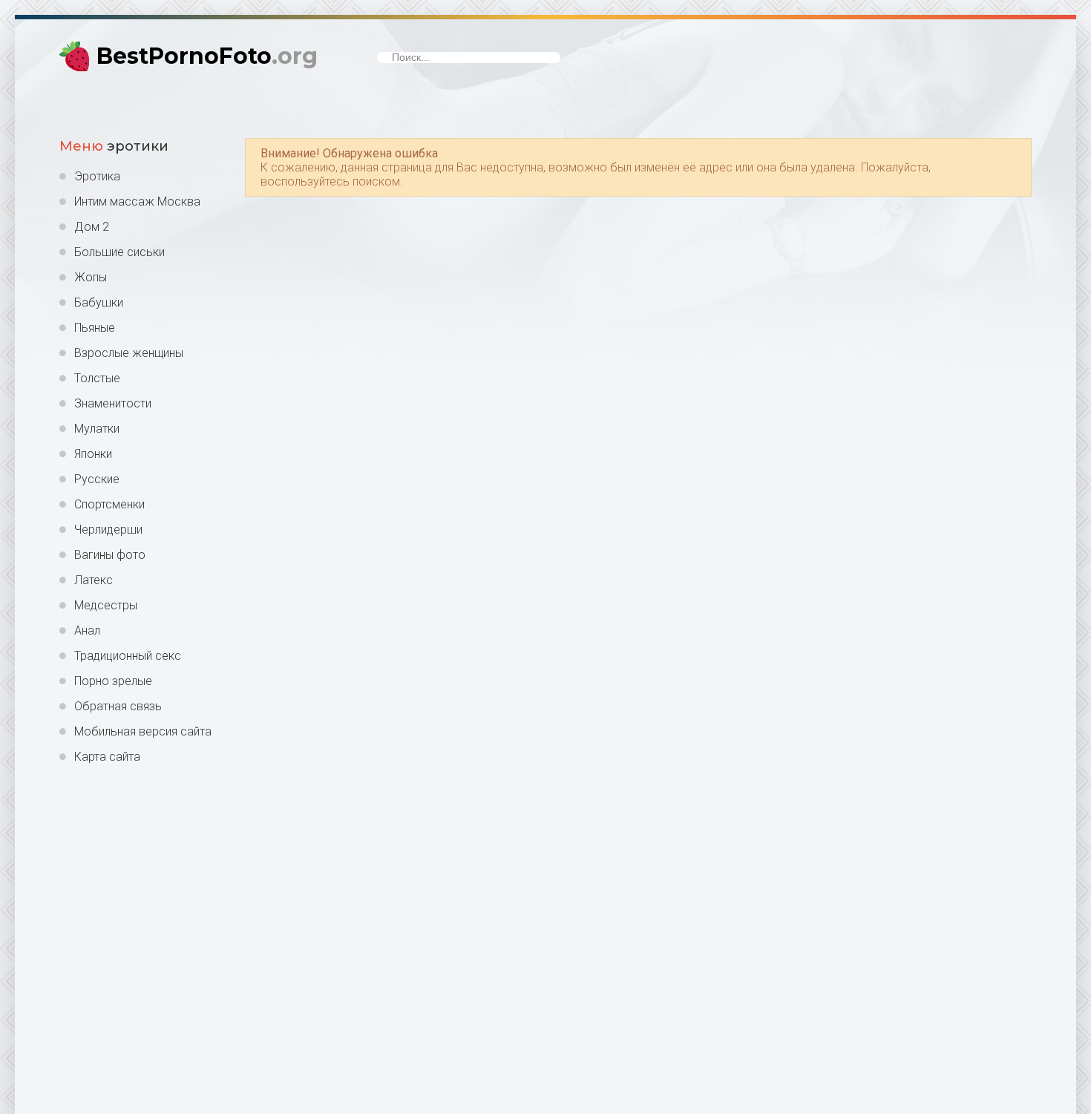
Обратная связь (118, 706)
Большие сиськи (119, 252)
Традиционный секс (127, 656)
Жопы (90, 277)
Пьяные (94, 328)
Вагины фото (109, 555)
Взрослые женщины (128, 353)
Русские (96, 479)
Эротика (97, 176)
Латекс (93, 580)
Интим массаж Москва (137, 201)
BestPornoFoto (207, 56)
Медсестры (105, 605)
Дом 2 (91, 227)
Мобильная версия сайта (143, 731)
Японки (93, 454)
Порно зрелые (113, 681)
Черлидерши (108, 529)
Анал (87, 630)
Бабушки (98, 302)
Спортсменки (109, 504)
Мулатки (96, 429)
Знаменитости (112, 403)
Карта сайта (107, 757)
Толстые (97, 378)
